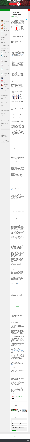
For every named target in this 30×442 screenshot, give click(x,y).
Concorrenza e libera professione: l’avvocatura (4, 115)
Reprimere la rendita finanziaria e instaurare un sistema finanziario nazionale (4, 98)
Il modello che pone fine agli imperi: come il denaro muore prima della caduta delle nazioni (5, 42)
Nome (12, 423)
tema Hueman (8, 440)
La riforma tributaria (3, 105)
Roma (1, 140)
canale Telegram (20, 396)
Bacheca (4, 23)
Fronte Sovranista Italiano (4, 136)
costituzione (3, 133)
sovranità (2, 142)
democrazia (7, 133)
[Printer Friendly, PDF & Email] (12, 396)
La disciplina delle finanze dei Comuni (5, 110)
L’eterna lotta (12, 412)
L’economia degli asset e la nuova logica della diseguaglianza (6, 61)
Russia (2, 140)
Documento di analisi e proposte (4, 95)
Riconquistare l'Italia (6, 139)
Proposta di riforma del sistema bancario (4, 108)
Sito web (13, 425)
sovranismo (3, 141)
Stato (6, 142)
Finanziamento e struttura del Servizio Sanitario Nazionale (5, 121)
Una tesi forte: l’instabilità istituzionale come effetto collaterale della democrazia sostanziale (5, 45)
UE (6, 143)
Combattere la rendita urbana (4, 102)
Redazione (2, 8)
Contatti (15, 436)
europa (4, 134)
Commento (13, 419)
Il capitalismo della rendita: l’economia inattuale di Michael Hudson (6, 74)
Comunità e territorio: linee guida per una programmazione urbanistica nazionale (5, 123)
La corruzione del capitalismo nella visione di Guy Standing (6, 65)
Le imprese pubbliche (3, 113)
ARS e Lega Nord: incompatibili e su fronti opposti (19, 410)
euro (3, 134)
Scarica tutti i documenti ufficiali (4, 125)
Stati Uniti (5, 142)
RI (4, 8)
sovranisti (7, 141)
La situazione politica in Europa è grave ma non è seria (6, 89)
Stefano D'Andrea (3, 143)
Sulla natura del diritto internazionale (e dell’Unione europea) (7, 85)
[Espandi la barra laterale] (29, 10)
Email (20, 423)
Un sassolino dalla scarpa (6, 48)
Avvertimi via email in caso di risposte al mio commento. (18, 427)
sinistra (3, 140)
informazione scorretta (15, 17)
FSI (7, 136)
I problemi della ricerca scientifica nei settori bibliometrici (5, 117)
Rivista (4, 80)
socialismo (6, 140)
